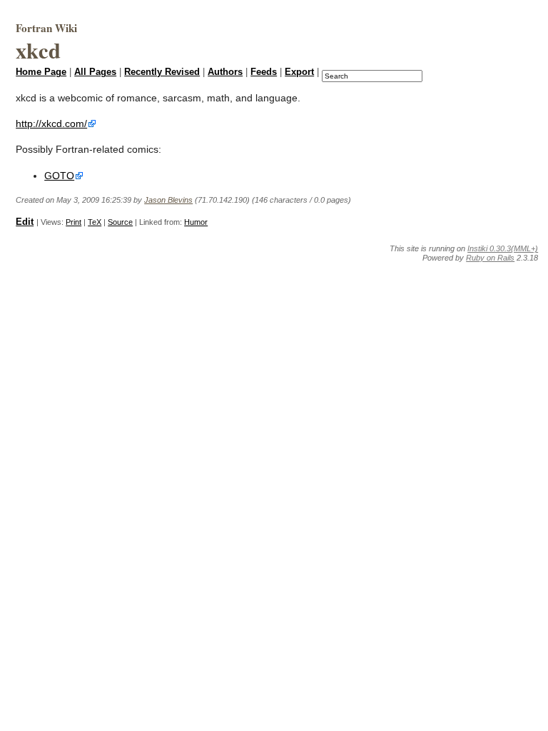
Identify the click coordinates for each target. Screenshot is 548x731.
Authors (225, 72)
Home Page (41, 72)
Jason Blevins (168, 200)
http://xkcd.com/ (51, 123)
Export (299, 72)
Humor (196, 222)
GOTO (59, 175)
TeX (94, 222)
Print (73, 222)
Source (120, 222)
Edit (25, 222)
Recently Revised (162, 72)
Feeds (263, 72)
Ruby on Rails (490, 257)
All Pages (95, 72)
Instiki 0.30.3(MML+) (502, 248)
